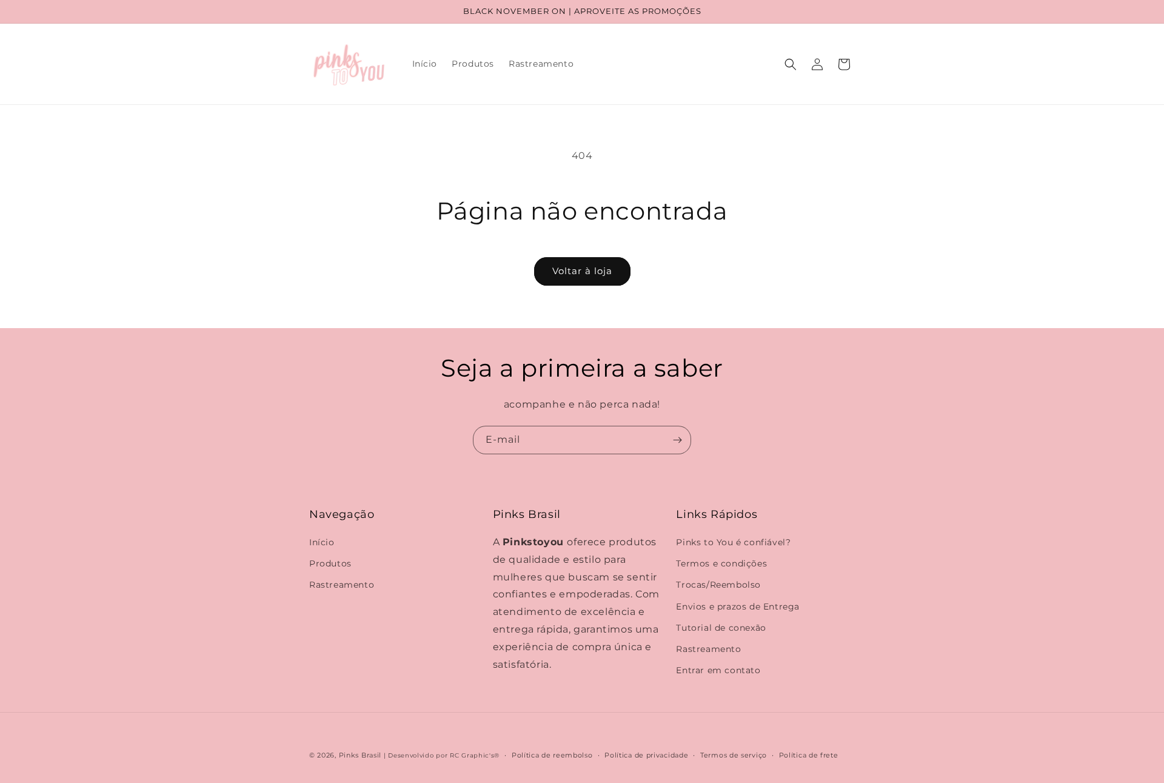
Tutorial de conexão (721, 627)
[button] (790, 64)
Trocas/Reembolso (718, 585)
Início (322, 542)
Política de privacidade (646, 754)
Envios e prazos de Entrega (738, 606)
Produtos (330, 563)
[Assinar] (677, 440)
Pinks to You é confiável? (733, 542)
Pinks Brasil (360, 755)
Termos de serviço (733, 754)
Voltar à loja (582, 271)
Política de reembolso (552, 754)
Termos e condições (721, 563)
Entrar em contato (718, 670)
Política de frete (808, 754)
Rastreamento (341, 585)
